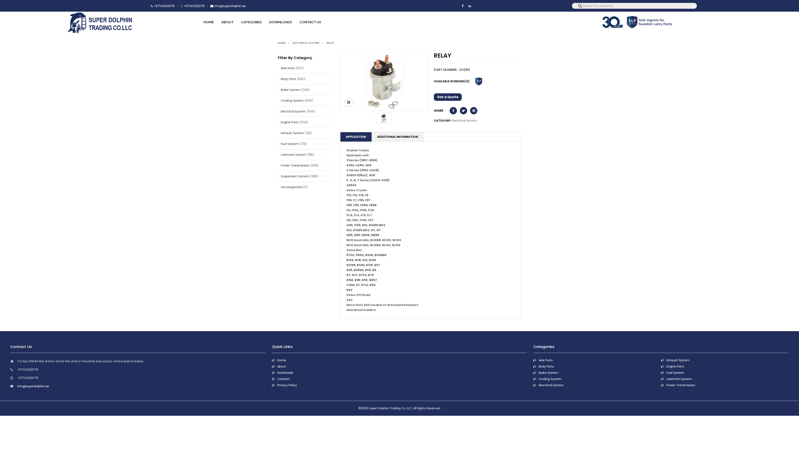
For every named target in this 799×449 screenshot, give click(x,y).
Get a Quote (447, 97)
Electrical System (306, 43)
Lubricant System (293, 155)
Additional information (397, 137)
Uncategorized (291, 187)
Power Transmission (295, 165)
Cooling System (292, 101)
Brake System (291, 90)
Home (281, 43)
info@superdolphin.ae (229, 6)
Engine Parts (290, 122)
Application (356, 137)
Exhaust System (292, 133)
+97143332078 (164, 6)
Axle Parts (288, 68)
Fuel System (290, 144)
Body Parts (288, 79)
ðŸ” (349, 102)
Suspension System (295, 176)
